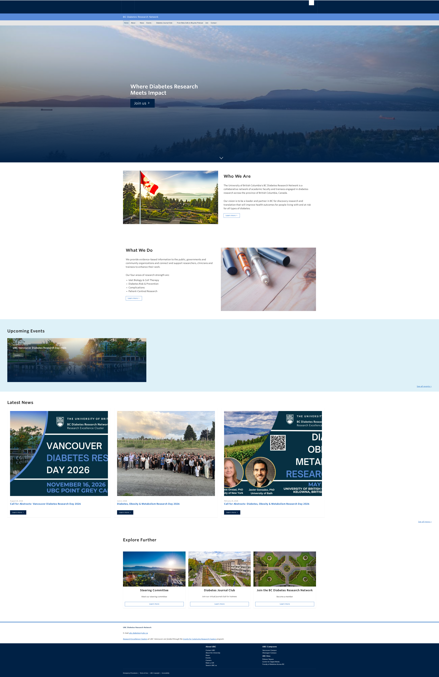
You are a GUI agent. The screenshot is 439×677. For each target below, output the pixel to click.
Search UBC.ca (211, 665)
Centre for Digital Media (271, 662)
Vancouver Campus (269, 650)
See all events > (424, 386)
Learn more (231, 215)
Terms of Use (144, 673)
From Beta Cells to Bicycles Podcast (190, 23)
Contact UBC (210, 650)
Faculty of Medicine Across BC (273, 664)
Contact (213, 23)
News (142, 23)
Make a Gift (210, 663)
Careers (208, 660)
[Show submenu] (137, 23)
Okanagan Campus (269, 653)
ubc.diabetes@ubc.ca (138, 633)
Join (206, 23)
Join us (140, 103)
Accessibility (165, 673)
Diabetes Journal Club (164, 23)
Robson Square (268, 659)
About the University (213, 653)
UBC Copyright (154, 673)
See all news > (425, 522)
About (133, 23)
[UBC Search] (311, 3)
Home (126, 23)
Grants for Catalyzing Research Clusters (199, 639)
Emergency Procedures (130, 673)
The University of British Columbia (128, 6)
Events (148, 23)
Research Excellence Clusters (135, 639)
